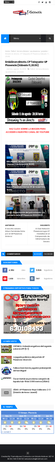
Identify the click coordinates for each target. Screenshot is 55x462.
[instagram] (49, 2)
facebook (48, 254)
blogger (38, 254)
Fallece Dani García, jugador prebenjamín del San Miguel (32, 369)
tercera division (23, 51)
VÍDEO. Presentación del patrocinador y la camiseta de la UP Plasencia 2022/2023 (26, 214)
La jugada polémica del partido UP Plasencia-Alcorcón (29, 358)
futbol (13, 51)
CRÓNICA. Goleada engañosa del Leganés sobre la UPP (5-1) (32, 347)
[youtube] (46, 2)
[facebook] (39, 2)
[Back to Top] (27, 453)
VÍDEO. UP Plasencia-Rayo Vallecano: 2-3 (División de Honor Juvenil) (31, 391)
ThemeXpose (16, 456)
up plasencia (35, 51)
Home (7, 51)
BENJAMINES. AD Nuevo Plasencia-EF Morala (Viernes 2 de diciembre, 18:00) (26, 163)
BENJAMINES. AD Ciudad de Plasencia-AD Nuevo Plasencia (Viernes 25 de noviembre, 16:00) (26, 187)
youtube (44, 51)
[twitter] (42, 2)
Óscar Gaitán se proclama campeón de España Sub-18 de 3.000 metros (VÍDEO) (31, 380)
